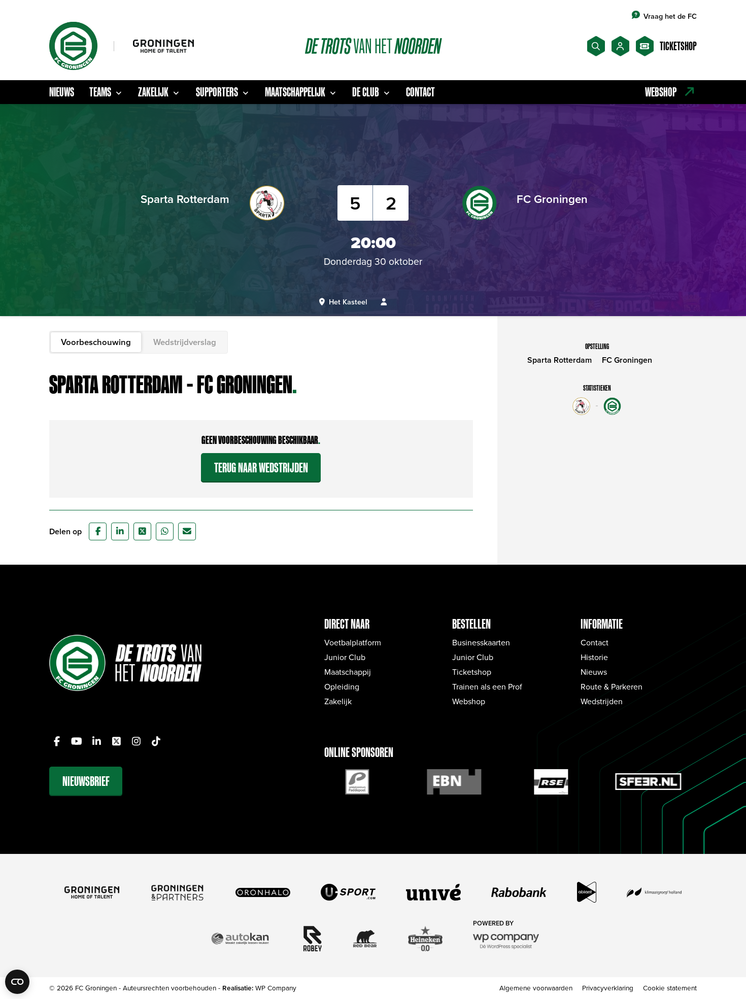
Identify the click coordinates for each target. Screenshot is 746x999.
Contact (420, 92)
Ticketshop (471, 671)
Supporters (217, 92)
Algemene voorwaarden (535, 987)
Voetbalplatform (352, 642)
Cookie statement (670, 987)
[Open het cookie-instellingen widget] (17, 982)
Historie (594, 657)
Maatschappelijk (295, 92)
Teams (100, 92)
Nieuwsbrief (86, 781)
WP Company (275, 987)
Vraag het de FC (670, 16)
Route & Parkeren (611, 686)
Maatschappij (347, 671)
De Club (365, 92)
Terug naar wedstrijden (261, 467)
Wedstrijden (602, 701)
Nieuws (61, 92)
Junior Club (344, 657)
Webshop (468, 701)
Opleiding (341, 686)
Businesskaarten (481, 642)
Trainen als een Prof (487, 686)
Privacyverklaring (607, 987)
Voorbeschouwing (96, 342)
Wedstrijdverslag (184, 342)
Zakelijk (153, 92)
